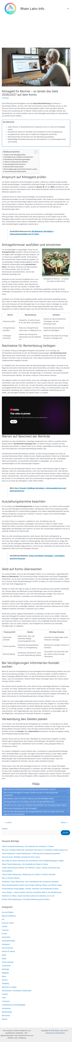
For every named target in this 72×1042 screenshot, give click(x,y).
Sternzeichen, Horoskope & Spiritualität (16, 991)
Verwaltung (6, 1008)
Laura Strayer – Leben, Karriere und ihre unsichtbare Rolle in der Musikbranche (32, 892)
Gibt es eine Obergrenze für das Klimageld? (20, 808)
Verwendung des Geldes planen (15, 171)
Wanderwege (7, 1012)
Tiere (4, 998)
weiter (64, 822)
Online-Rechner (8, 962)
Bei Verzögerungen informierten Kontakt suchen (20, 169)
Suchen (5, 829)
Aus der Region (7, 912)
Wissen (4, 1019)
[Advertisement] (36, 31)
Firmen (4, 934)
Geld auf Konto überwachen (14, 167)
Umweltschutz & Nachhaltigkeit (13, 1005)
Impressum (50, 1033)
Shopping (5, 983)
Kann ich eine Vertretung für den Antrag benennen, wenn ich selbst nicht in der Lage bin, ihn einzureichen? (33, 813)
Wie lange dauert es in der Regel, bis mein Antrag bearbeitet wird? (29, 802)
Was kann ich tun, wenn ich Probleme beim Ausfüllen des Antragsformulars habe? (34, 805)
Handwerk (6, 944)
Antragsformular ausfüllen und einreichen (18, 157)
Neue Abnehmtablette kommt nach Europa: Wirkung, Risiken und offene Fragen (32, 885)
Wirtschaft (6, 1015)
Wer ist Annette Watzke (11, 878)
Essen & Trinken (8, 923)
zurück (8, 822)
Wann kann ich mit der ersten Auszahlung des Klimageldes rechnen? (29, 789)
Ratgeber (5, 973)
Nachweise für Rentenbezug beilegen (17, 159)
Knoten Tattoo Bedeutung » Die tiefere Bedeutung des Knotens (26, 899)
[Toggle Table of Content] (35, 152)
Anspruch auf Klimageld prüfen (14, 155)
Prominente (6, 966)
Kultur (4, 955)
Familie (4, 926)
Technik (5, 994)
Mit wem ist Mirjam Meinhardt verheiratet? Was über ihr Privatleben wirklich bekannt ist (35, 850)
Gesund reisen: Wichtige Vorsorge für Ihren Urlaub (21, 857)
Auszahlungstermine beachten (15, 164)
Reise (4, 976)
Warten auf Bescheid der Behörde (16, 162)
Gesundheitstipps (8, 941)
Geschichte (6, 937)
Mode (4, 959)
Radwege (5, 969)
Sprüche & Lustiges (9, 987)
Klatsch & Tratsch (8, 951)
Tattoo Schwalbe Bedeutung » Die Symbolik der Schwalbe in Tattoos (28, 846)
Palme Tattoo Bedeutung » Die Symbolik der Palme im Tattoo (25, 864)
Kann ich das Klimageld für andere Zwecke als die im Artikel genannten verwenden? (30, 794)
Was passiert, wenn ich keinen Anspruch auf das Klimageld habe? (28, 798)
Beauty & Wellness (9, 916)
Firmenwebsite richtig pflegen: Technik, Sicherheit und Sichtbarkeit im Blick (30, 889)
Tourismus (6, 1001)
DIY (3, 919)
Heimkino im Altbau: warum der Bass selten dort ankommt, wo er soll (28, 896)
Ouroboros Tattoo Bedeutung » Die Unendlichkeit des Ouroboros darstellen (30, 882)
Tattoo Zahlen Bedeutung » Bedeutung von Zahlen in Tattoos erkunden (29, 874)
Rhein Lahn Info (32, 9)
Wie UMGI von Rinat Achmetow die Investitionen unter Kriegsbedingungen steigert (33, 861)
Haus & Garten (7, 948)
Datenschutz (60, 1033)
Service (4, 980)
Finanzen (5, 98)
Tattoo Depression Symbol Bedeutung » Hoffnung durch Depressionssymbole (31, 853)
